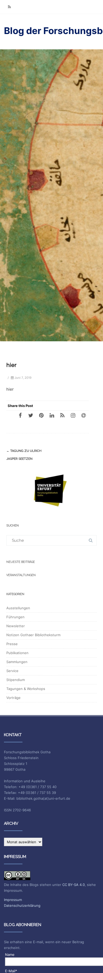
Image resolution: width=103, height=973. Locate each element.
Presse (12, 644)
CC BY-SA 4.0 (73, 885)
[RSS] (9, 6)
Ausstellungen (18, 608)
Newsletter (15, 626)
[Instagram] (73, 415)
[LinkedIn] (51, 415)
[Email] (83, 415)
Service (12, 671)
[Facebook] (20, 415)
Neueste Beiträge (20, 562)
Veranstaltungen (21, 575)
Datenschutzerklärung (22, 905)
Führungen (15, 617)
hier (10, 389)
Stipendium (15, 680)
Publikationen (17, 653)
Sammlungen (16, 662)
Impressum (13, 900)
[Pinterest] (41, 415)
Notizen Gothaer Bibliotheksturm (33, 635)
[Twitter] (30, 415)
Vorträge (13, 698)
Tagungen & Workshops (25, 689)
